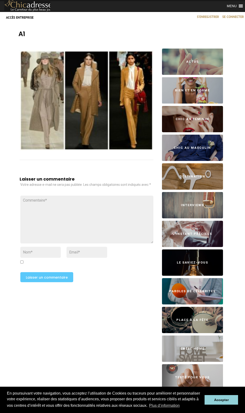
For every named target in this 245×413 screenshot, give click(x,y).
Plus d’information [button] (164, 405)
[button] (232, 6)
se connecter (233, 17)
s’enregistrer (208, 17)
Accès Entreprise (19, 18)
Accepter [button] (221, 400)
